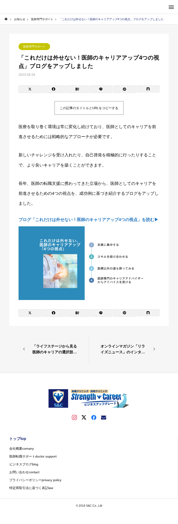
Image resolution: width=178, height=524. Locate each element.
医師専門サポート (34, 46)
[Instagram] (74, 417)
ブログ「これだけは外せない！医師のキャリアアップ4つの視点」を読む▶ (89, 219)
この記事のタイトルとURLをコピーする (89, 108)
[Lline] (100, 89)
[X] (84, 417)
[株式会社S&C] (89, 398)
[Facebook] (93, 417)
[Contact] (103, 417)
